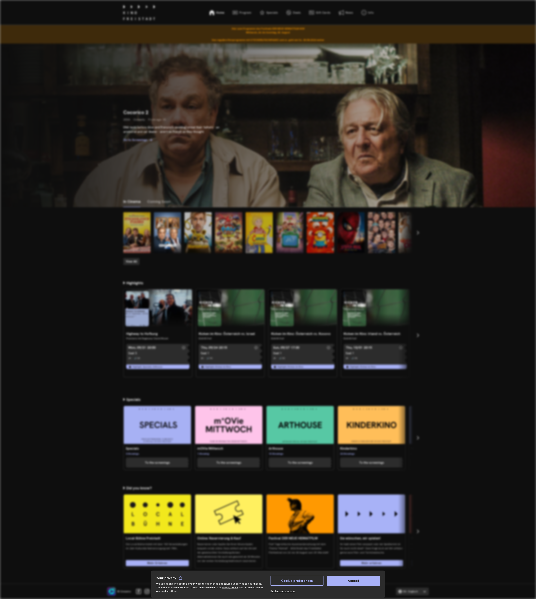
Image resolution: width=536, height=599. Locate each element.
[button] (183, 347)
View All (131, 261)
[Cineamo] (111, 591)
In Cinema (131, 201)
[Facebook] (138, 591)
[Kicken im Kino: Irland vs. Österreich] (375, 309)
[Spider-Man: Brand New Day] (351, 232)
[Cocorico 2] (167, 232)
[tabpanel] (268, 238)
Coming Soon (158, 201)
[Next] (418, 233)
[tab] (131, 201)
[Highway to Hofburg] (158, 309)
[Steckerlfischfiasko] (137, 232)
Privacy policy (230, 587)
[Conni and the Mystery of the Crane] (259, 232)
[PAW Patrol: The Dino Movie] (228, 232)
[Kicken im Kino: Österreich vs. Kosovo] (303, 309)
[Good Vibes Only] (412, 232)
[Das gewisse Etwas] (381, 232)
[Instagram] (146, 591)
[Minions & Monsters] (320, 232)
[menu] (367, 13)
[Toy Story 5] (289, 232)
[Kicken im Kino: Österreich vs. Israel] (230, 309)
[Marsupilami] (198, 232)
